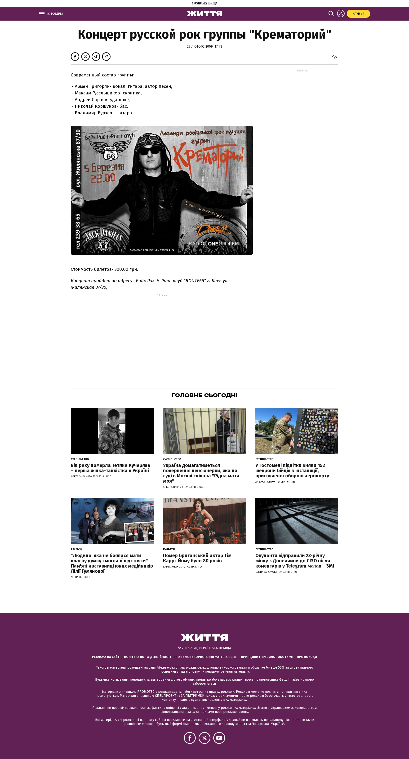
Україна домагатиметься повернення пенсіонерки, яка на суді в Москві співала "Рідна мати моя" (201, 473)
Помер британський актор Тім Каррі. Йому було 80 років (197, 558)
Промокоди (307, 657)
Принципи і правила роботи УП (267, 657)
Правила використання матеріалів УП (205, 657)
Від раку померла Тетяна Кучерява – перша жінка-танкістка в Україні (110, 467)
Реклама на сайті (106, 657)
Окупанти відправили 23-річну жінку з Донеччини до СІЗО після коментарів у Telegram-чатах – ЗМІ (294, 561)
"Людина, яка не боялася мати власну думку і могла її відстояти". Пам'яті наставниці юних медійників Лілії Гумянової (112, 563)
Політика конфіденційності (147, 657)
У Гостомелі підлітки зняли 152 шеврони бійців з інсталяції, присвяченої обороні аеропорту (292, 470)
